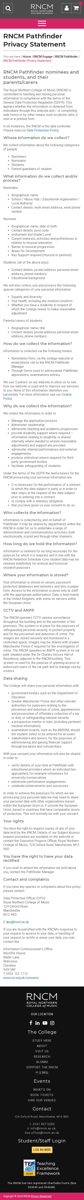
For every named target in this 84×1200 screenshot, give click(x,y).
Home (27, 56)
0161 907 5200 (44, 1124)
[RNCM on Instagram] (52, 1023)
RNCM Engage (42, 56)
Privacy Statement (41, 1196)
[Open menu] (42, 23)
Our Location (42, 1014)
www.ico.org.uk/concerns (21, 978)
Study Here (42, 1040)
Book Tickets (42, 1095)
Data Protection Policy (43, 130)
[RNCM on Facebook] (31, 1023)
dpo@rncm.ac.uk (17, 922)
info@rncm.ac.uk (43, 1128)
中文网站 (42, 1072)
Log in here (42, 1150)
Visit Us (42, 1051)
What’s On (42, 1090)
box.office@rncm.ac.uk (42, 1132)
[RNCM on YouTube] (45, 1023)
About (42, 1046)
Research (42, 1056)
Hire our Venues (42, 1100)
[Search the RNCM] (8, 8)
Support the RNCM (42, 1067)
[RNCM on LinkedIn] (37, 1023)
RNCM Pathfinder (66, 56)
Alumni (42, 1062)
